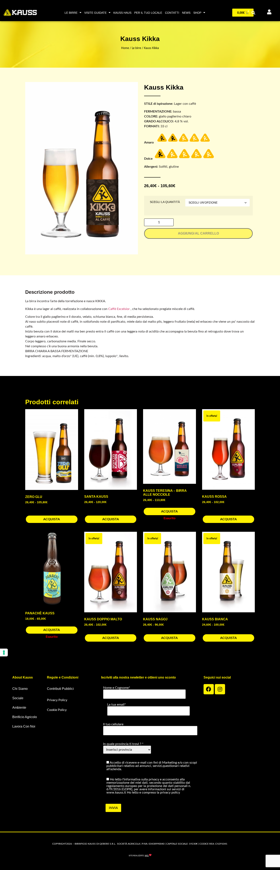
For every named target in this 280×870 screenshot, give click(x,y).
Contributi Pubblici (60, 688)
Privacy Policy (57, 700)
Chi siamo (20, 688)
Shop (197, 12)
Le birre (71, 12)
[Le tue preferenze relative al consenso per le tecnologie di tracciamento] (4, 652)
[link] (119, 309)
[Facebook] (209, 689)
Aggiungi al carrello (198, 233)
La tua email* (116, 704)
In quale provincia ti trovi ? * (123, 744)
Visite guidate (95, 12)
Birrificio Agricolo (24, 717)
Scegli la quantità (165, 201)
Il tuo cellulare (113, 724)
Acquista (51, 519)
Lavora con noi (23, 726)
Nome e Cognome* (116, 687)
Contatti (172, 12)
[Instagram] (220, 689)
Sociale (17, 698)
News (186, 12)
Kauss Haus (122, 12)
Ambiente (19, 707)
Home (125, 48)
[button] (253, 12)
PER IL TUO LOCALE (148, 12)
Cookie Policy (57, 710)
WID (147, 856)
